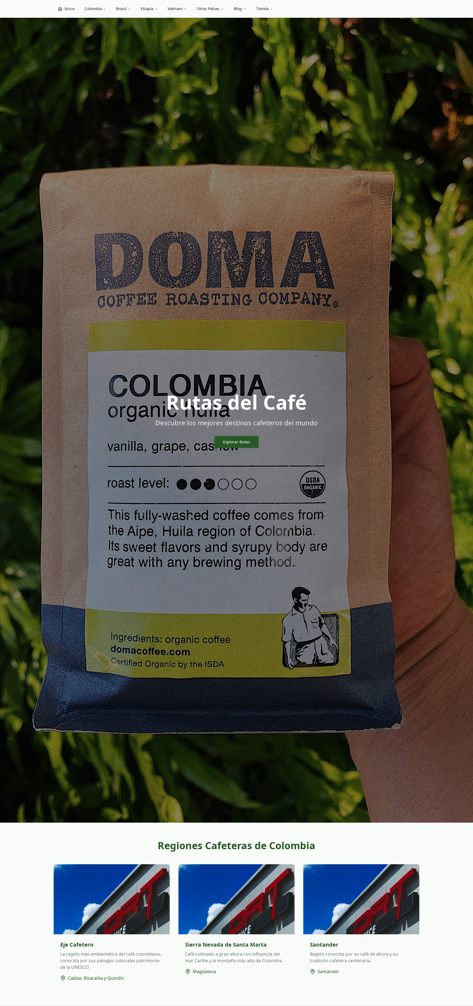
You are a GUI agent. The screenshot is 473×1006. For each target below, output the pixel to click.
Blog (238, 8)
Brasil (121, 8)
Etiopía (147, 8)
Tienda (262, 8)
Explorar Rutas (236, 441)
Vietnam (175, 8)
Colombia (93, 8)
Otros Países (208, 8)
